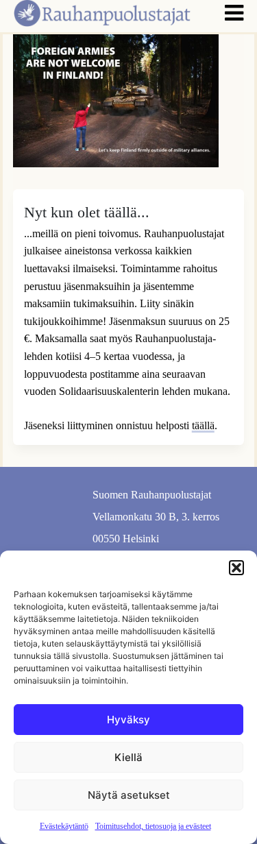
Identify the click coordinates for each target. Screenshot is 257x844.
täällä (203, 425)
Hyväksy (128, 719)
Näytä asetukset (129, 794)
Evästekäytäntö (64, 826)
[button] (236, 568)
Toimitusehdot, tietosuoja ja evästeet (153, 826)
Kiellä (128, 757)
